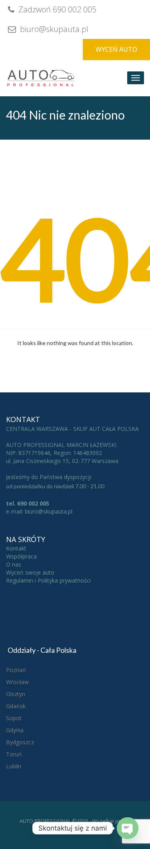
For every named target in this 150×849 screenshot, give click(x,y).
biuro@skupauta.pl (53, 29)
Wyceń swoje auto (30, 572)
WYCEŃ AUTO (116, 49)
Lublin (13, 766)
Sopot (14, 718)
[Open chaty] (127, 828)
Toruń (14, 754)
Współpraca (21, 556)
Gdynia (15, 730)
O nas (13, 564)
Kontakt (16, 548)
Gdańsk (16, 706)
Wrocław (17, 682)
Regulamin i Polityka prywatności (48, 580)
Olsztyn (15, 694)
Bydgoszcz (20, 742)
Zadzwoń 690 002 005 (56, 9)
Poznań (16, 670)
